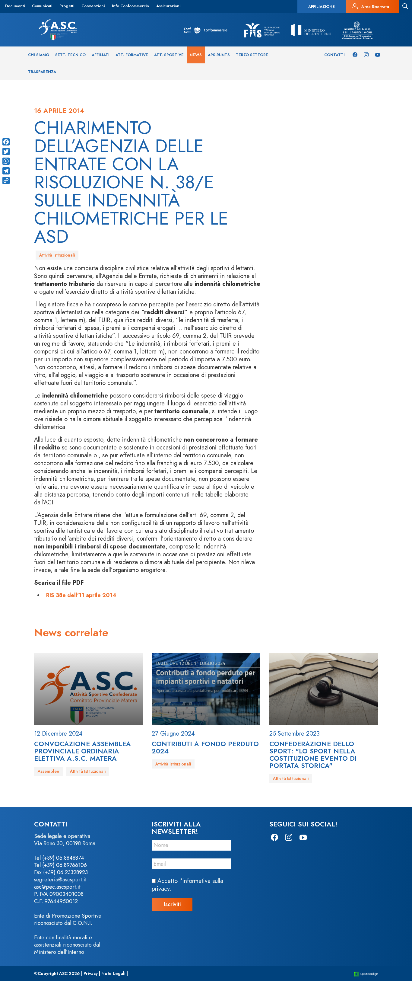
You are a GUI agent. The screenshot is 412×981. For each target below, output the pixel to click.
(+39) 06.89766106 (64, 865)
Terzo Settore (252, 55)
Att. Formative (132, 55)
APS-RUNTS (219, 55)
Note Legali (113, 973)
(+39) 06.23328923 (65, 872)
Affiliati (100, 55)
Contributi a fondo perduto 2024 (205, 747)
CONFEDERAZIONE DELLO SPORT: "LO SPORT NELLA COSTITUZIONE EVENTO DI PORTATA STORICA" (313, 754)
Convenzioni (93, 6)
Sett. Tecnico (70, 55)
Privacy (91, 973)
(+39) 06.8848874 (63, 858)
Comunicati (42, 6)
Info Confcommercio (130, 6)
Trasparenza (42, 72)
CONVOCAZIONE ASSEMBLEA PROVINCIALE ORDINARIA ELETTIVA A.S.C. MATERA (82, 751)
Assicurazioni (168, 6)
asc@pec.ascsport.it (57, 887)
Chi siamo (38, 55)
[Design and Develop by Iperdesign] (366, 973)
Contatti (334, 55)
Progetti (66, 6)
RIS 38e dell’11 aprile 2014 (81, 595)
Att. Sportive (169, 55)
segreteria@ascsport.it (60, 880)
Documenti (15, 6)
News (196, 55)
